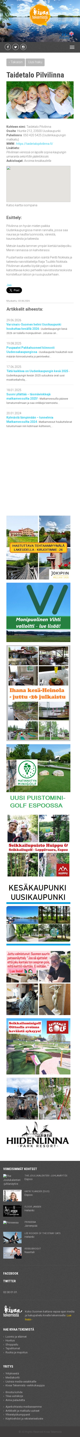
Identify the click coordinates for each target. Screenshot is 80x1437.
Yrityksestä (12, 1373)
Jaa (9, 285)
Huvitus (10, 1340)
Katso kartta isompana (21, 205)
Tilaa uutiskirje (14, 1396)
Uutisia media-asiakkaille (21, 1381)
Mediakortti (13, 1377)
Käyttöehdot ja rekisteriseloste (24, 1418)
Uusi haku (35, 62)
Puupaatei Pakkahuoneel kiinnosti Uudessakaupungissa (39, 352)
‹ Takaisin (16, 62)
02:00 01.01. (10, 1292)
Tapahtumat (13, 1348)
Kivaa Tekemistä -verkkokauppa (25, 1385)
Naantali (33, 1250)
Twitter (9, 1281)
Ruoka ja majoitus (17, 1352)
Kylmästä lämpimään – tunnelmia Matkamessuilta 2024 (39, 422)
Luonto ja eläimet (16, 1336)
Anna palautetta (15, 1400)
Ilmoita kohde (14, 1392)
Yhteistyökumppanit (18, 1414)
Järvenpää (31, 1224)
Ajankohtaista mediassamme (24, 1406)
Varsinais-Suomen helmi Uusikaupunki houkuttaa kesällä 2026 (36, 329)
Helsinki (33, 1208)
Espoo (46, 1177)
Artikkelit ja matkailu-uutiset (22, 1410)
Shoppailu (12, 1344)
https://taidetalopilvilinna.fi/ (34, 143)
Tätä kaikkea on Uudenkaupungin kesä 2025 (38, 375)
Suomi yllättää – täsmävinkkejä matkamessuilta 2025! (37, 398)
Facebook (10, 1273)
